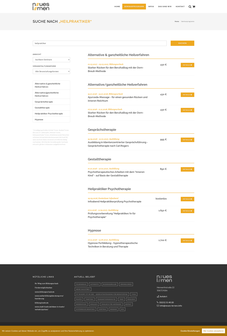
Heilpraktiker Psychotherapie (49, 113)
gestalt (128, 304)
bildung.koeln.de (41, 303)
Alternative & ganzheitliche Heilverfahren (47, 85)
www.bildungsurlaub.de (44, 292)
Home (177, 21)
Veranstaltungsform (44, 66)
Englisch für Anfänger (111, 304)
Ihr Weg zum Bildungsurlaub (46, 283)
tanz (121, 299)
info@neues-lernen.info (171, 305)
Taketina (89, 299)
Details (186, 65)
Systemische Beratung (85, 309)
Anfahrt (163, 296)
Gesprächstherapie (44, 101)
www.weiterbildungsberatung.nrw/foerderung (49, 297)
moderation (81, 304)
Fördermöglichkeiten (43, 287)
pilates (79, 299)
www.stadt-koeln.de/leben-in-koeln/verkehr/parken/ (50, 308)
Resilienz (131, 299)
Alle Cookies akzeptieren (213, 331)
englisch (94, 304)
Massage (113, 309)
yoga (134, 294)
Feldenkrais (81, 284)
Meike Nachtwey (83, 289)
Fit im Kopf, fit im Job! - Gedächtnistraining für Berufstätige (102, 294)
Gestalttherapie (42, 107)
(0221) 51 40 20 (166, 302)
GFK (122, 309)
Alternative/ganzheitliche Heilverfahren (47, 94)
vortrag (102, 309)
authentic (94, 284)
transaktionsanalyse (106, 299)
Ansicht (37, 54)
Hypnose (39, 119)
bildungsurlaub (110, 284)
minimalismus (126, 284)
